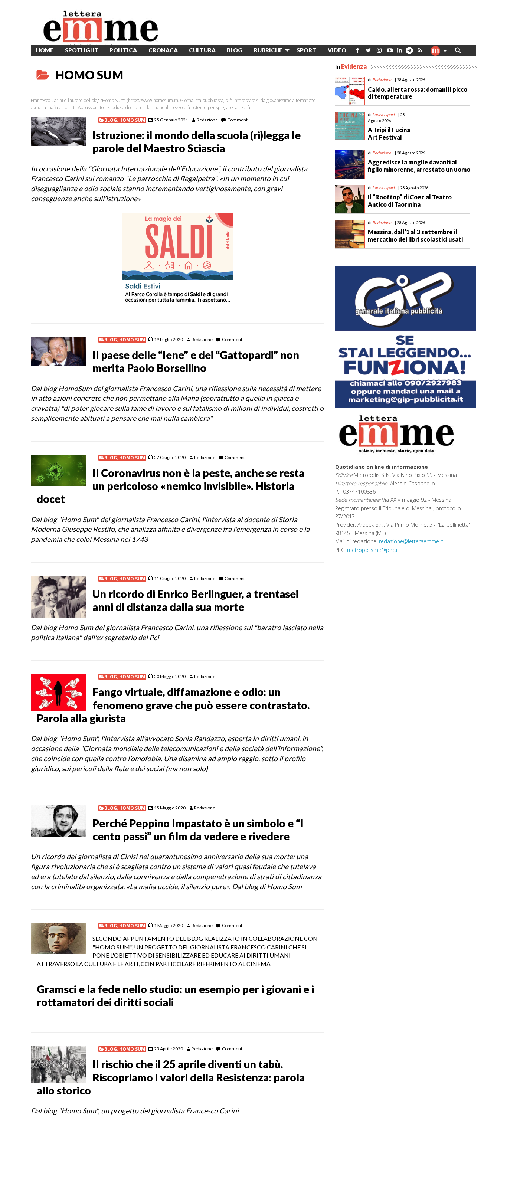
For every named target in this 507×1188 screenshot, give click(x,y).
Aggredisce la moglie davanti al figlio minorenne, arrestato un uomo (419, 165)
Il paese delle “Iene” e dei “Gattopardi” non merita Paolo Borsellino (195, 361)
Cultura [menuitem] (202, 50)
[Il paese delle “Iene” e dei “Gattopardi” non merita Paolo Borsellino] (58, 351)
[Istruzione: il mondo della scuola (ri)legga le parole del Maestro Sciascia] (58, 131)
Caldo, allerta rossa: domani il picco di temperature (417, 93)
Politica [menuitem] (123, 50)
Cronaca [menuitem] (163, 50)
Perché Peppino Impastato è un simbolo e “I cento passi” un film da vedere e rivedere (198, 829)
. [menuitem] (409, 53)
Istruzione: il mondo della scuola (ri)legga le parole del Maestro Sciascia (196, 141)
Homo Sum (132, 120)
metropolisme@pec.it (373, 549)
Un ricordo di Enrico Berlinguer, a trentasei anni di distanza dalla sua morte (195, 600)
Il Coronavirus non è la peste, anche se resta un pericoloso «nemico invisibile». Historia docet (170, 486)
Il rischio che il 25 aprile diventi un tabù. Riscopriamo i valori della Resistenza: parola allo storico (171, 1077)
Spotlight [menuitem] (81, 50)
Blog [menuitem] (234, 50)
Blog (110, 120)
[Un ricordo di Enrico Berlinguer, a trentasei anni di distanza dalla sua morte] (58, 597)
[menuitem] (357, 50)
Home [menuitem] (44, 50)
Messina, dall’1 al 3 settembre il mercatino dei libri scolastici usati (415, 235)
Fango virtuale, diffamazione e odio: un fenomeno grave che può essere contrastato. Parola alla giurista (173, 704)
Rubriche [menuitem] (268, 50)
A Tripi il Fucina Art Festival (389, 133)
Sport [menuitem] (306, 50)
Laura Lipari (383, 114)
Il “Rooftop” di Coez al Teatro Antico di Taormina (410, 200)
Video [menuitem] (337, 50)
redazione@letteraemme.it (411, 541)
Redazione (207, 119)
